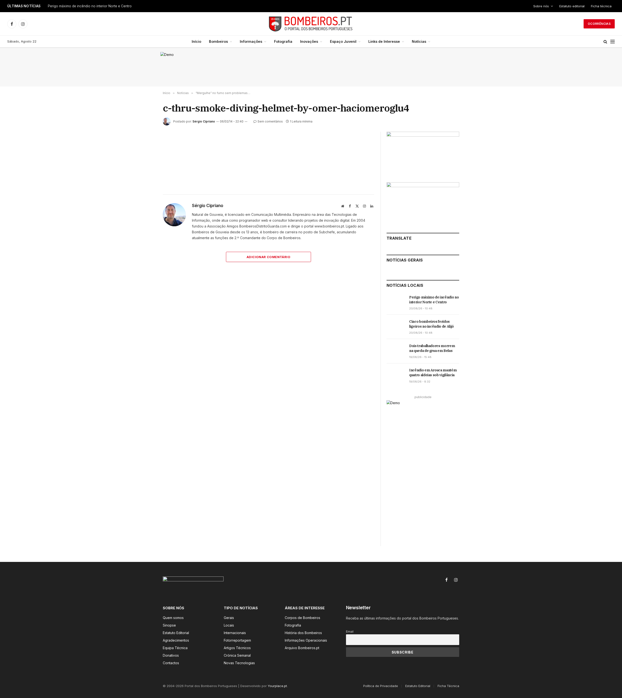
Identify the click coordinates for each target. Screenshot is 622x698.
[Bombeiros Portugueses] (311, 23)
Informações (251, 41)
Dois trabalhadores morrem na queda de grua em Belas (432, 348)
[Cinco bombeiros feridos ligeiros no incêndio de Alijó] (396, 327)
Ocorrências (599, 24)
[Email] (145, 199)
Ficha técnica (601, 6)
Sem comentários (270, 121)
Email (350, 631)
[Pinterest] (145, 188)
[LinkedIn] (145, 177)
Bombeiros (218, 41)
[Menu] (612, 41)
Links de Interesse (384, 41)
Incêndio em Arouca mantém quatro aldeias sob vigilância (433, 372)
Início (196, 41)
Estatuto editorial (572, 6)
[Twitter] (145, 166)
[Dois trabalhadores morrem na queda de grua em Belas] (396, 351)
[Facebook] (145, 155)
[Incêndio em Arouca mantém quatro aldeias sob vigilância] (396, 375)
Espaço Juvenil (343, 41)
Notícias (419, 41)
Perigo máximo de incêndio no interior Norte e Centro (90, 6)
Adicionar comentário (268, 257)
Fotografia (283, 41)
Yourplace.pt (277, 686)
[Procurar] (605, 41)
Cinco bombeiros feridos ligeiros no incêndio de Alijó (431, 324)
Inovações (309, 41)
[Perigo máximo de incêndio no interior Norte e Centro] (396, 302)
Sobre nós (541, 6)
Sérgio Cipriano (203, 121)
